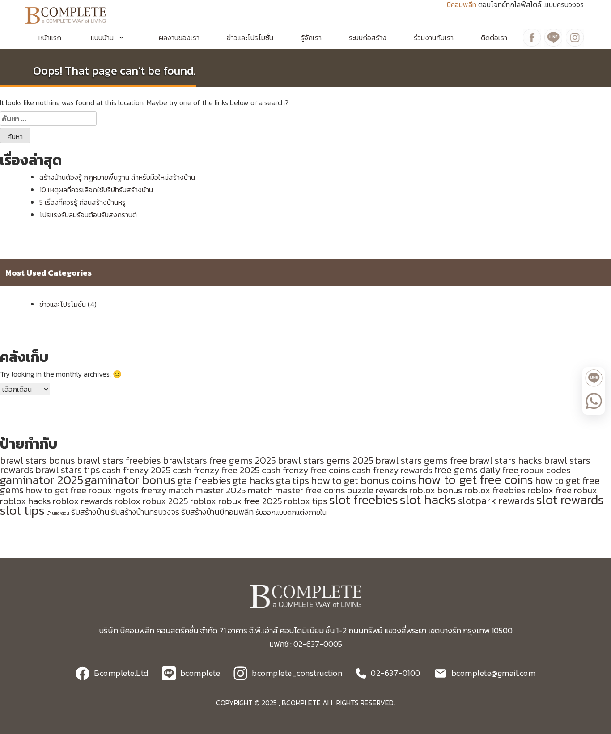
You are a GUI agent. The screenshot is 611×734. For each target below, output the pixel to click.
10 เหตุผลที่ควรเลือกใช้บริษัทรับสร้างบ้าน (96, 189)
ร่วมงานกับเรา (434, 37)
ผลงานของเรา (179, 37)
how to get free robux (68, 490)
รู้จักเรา (311, 37)
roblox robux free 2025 (236, 501)
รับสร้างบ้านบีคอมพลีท (217, 512)
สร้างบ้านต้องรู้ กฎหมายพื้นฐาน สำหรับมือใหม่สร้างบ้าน (117, 177)
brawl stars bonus (37, 460)
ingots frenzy (140, 490)
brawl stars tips (67, 469)
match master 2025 (207, 490)
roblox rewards (83, 501)
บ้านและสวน (58, 513)
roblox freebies (495, 490)
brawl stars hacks (505, 460)
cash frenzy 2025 (136, 470)
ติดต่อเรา (494, 37)
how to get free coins (475, 479)
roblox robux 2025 (151, 501)
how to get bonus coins (363, 480)
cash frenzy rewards (392, 470)
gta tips (292, 480)
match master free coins (296, 490)
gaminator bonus (130, 480)
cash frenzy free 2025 (216, 470)
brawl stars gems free (421, 460)
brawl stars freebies (119, 460)
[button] (110, 38)
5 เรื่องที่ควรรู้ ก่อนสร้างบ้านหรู (82, 202)
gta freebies (204, 480)
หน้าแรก (49, 37)
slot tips (22, 510)
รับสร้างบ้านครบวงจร (145, 512)
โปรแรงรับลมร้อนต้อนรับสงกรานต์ (88, 214)
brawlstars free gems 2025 (219, 460)
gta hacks (253, 480)
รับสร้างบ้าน (90, 512)
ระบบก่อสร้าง (367, 37)
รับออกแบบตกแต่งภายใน (291, 512)
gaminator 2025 (41, 480)
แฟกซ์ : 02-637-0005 (305, 644)
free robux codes (536, 470)
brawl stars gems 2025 (325, 460)
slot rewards (570, 499)
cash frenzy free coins (306, 470)
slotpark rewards (496, 500)
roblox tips (305, 501)
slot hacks (428, 499)
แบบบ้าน (102, 37)
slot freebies (363, 499)
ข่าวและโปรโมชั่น (250, 37)
